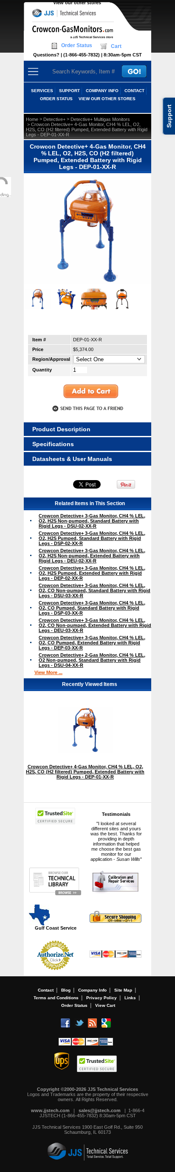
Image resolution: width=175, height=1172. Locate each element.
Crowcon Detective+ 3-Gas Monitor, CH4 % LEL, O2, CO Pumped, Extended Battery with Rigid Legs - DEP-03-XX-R (92, 642)
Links (130, 997)
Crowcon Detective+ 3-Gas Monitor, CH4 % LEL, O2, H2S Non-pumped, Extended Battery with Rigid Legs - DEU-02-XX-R (92, 555)
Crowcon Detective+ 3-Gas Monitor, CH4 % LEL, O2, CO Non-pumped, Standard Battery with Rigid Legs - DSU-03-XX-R (94, 590)
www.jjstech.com (50, 1110)
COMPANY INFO (102, 90)
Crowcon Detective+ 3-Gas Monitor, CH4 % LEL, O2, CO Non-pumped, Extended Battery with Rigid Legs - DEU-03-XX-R (95, 625)
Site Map (123, 990)
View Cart (105, 1005)
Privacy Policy (101, 997)
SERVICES (42, 90)
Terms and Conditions (56, 997)
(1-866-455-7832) (81, 54)
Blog (66, 990)
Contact (46, 990)
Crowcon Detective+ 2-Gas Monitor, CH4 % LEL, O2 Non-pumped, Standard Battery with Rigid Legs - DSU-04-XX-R (92, 660)
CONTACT (134, 90)
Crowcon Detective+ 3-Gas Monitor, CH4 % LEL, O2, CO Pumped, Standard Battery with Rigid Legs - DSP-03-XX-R (92, 608)
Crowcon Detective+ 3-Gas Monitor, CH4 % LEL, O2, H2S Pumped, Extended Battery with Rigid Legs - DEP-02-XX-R (92, 573)
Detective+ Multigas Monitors (100, 119)
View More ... (48, 672)
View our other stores (77, 2)
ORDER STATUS (56, 98)
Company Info (92, 990)
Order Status (76, 45)
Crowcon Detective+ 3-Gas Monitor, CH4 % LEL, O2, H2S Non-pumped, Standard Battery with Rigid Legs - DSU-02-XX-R (92, 520)
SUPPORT (69, 90)
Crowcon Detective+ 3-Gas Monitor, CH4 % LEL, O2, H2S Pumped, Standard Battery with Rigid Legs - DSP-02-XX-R (92, 538)
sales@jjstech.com (100, 1110)
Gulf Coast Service (55, 927)
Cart (116, 46)
